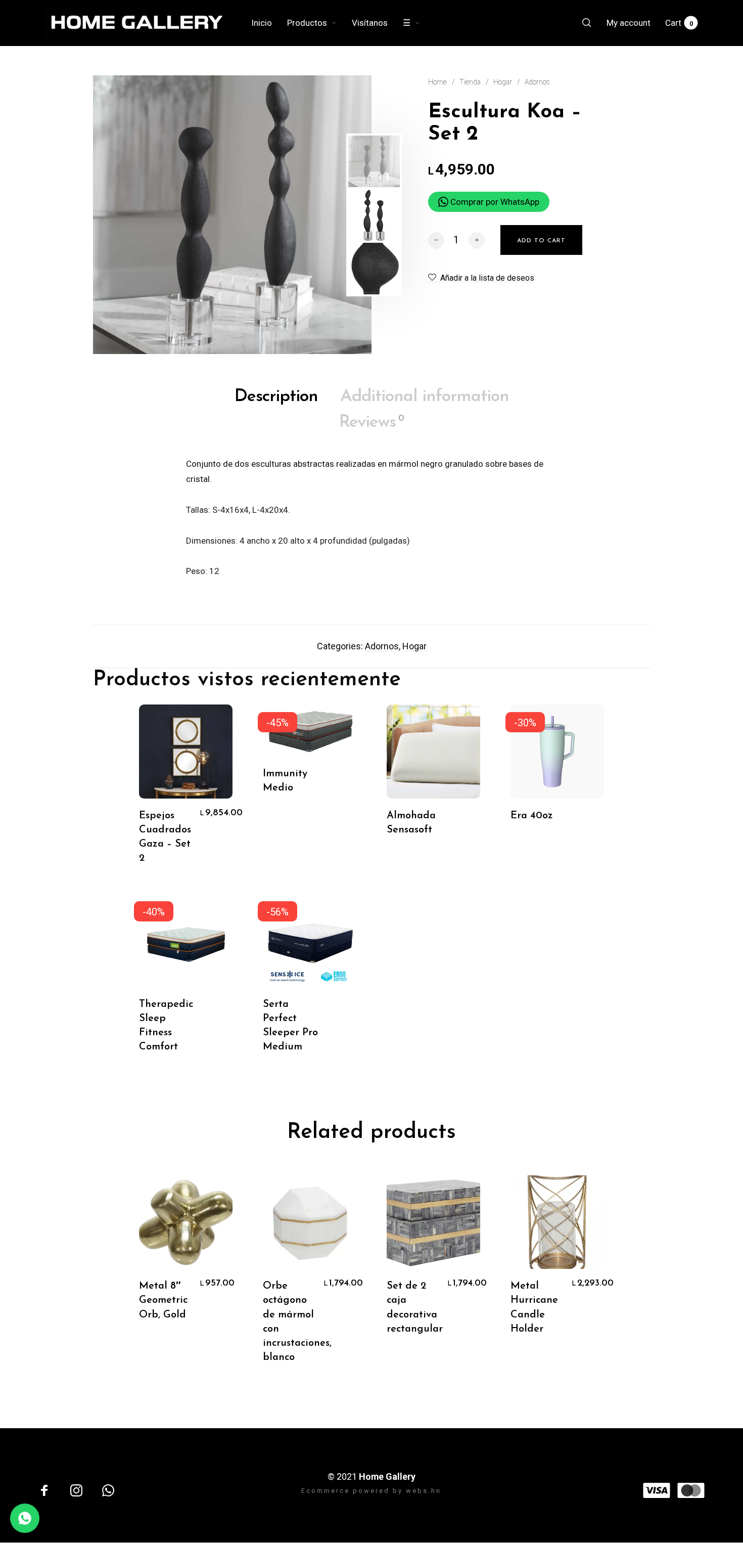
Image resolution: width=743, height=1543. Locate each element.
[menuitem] (269, 23)
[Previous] (122, 215)
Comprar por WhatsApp (493, 202)
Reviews (371, 422)
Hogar (502, 82)
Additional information (424, 397)
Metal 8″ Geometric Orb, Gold (163, 1300)
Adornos (537, 82)
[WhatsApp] (108, 1490)
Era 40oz (531, 816)
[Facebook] (44, 1490)
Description (276, 397)
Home (437, 82)
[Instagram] (76, 1490)
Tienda (470, 82)
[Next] (328, 215)
